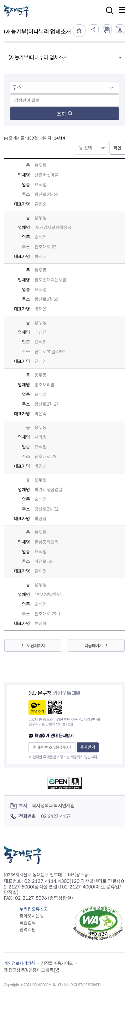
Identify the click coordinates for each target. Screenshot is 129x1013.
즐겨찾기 (79, 30)
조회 (61, 114)
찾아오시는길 (31, 916)
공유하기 (94, 29)
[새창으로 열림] (107, 29)
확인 (117, 148)
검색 (108, 14)
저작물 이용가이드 (57, 963)
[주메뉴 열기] (122, 10)
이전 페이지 (35, 645)
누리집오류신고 (33, 909)
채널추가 (37, 711)
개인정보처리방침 (19, 963)
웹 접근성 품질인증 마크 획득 (28, 970)
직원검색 (27, 923)
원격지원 (27, 929)
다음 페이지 (93, 645)
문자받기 (87, 747)
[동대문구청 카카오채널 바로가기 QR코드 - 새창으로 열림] (55, 707)
